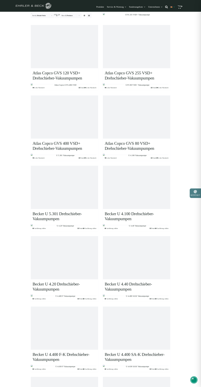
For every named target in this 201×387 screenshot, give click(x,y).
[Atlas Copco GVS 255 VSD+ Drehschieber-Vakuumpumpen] (136, 46)
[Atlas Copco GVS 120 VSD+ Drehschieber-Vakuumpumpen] (64, 46)
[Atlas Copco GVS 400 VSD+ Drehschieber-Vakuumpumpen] (64, 117)
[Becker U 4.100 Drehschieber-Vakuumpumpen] (136, 187)
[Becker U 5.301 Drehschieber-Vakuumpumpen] (64, 187)
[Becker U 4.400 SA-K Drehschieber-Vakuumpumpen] (136, 328)
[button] (166, 7)
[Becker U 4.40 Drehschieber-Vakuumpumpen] (136, 257)
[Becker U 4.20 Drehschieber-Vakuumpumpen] (64, 257)
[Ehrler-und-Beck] (33, 2)
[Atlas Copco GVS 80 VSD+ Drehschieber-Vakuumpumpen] (136, 117)
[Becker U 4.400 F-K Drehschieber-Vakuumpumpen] (64, 328)
